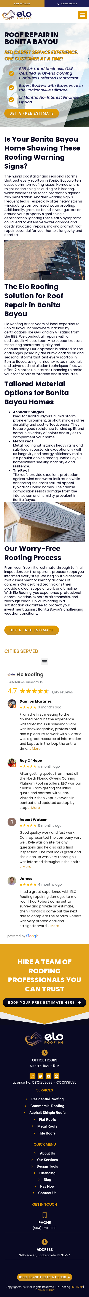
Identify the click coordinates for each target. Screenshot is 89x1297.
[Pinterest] (56, 1076)
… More (35, 748)
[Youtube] (48, 1076)
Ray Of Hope (31, 760)
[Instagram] (32, 1076)
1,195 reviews (62, 692)
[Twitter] (40, 1076)
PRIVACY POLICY (45, 1290)
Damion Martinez (36, 701)
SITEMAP (77, 1287)
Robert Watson (34, 820)
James (26, 879)
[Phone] (44, 1215)
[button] (82, 15)
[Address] (44, 1242)
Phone (44, 1222)
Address (45, 1249)
